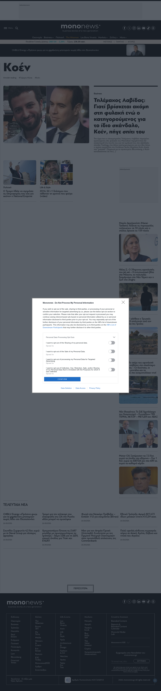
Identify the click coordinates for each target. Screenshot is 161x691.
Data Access (80, 388)
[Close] (124, 303)
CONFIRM (62, 379)
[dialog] (80, 345)
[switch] (111, 342)
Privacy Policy (94, 388)
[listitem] (80, 337)
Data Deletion (66, 388)
